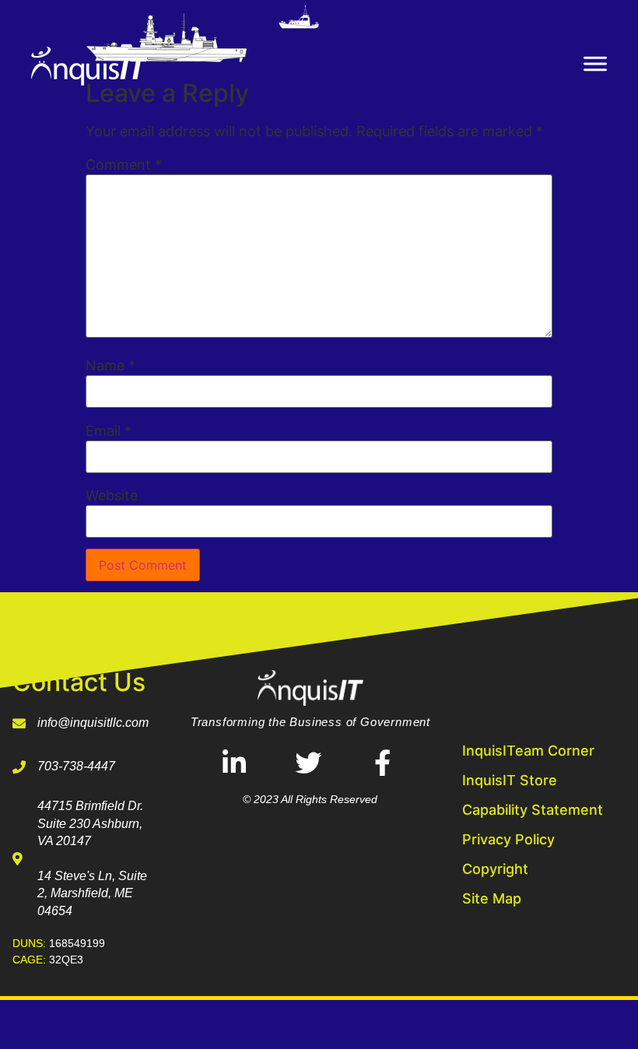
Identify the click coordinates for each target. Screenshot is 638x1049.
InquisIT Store (509, 780)
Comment (124, 165)
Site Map (491, 898)
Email (108, 431)
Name (110, 366)
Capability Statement (532, 810)
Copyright (495, 869)
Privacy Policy (508, 839)
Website (112, 496)
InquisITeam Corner (528, 750)
